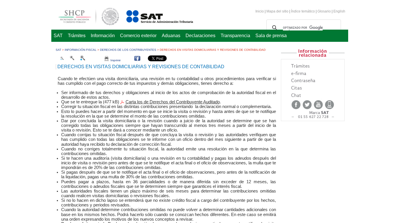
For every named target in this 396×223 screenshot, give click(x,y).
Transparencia (235, 35)
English (339, 11)
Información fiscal (81, 49)
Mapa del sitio (277, 11)
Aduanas (171, 35)
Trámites (77, 35)
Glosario (324, 11)
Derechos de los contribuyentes (128, 49)
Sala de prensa (271, 35)
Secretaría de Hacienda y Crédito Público (84, 15)
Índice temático (303, 11)
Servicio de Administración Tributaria (153, 15)
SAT (58, 35)
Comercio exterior (138, 35)
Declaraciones (200, 35)
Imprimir (115, 60)
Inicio (259, 11)
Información (103, 35)
